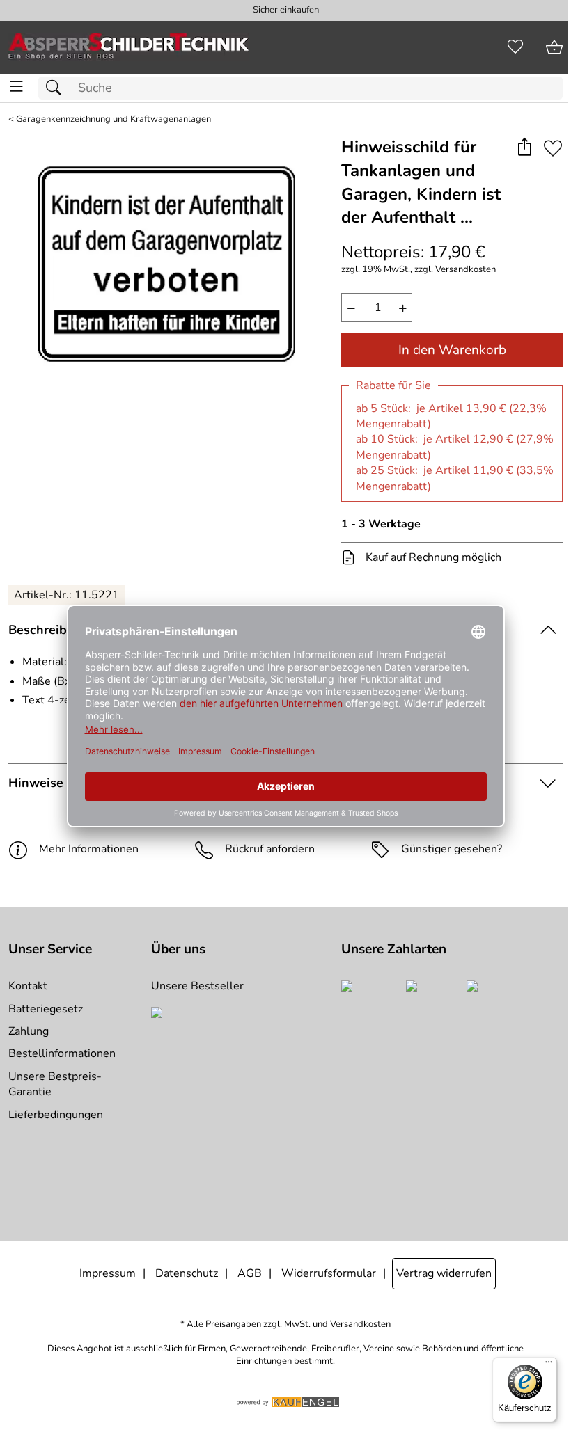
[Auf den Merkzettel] (552, 148)
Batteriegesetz (45, 1009)
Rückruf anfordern (270, 849)
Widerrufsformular (328, 1273)
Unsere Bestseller (197, 986)
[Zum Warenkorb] (554, 47)
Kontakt (27, 986)
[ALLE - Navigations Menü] (16, 87)
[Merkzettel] (515, 47)
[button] (524, 148)
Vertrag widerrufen (444, 1273)
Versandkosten (465, 270)
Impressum (107, 1273)
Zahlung (28, 1031)
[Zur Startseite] (128, 47)
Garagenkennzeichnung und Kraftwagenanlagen (113, 119)
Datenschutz (186, 1273)
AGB (249, 1273)
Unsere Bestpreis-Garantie (55, 1084)
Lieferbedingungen (55, 1114)
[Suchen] (57, 88)
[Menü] (548, 1365)
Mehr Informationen (89, 849)
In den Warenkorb (452, 350)
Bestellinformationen (62, 1053)
